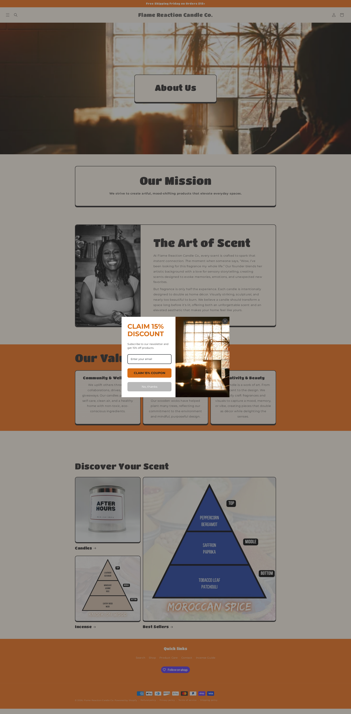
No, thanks (149, 386)
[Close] (225, 321)
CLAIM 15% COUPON (149, 373)
